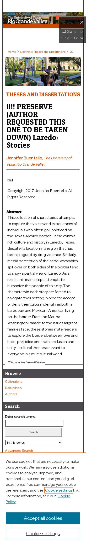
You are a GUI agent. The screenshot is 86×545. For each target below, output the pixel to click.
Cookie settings (58, 490)
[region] (43, 498)
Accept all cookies (43, 518)
